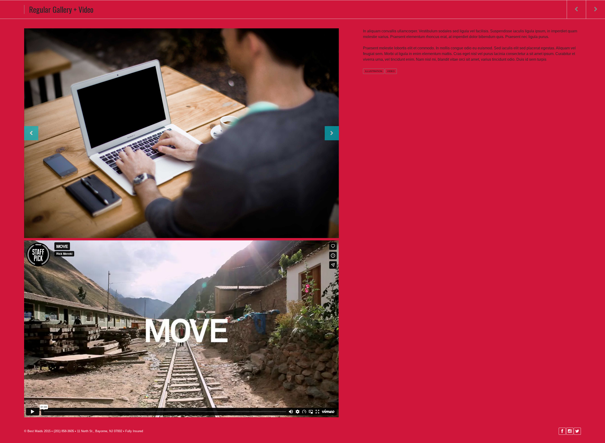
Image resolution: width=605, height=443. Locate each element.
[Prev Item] (576, 9)
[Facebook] (562, 431)
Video (391, 71)
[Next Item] (595, 9)
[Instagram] (569, 431)
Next (332, 133)
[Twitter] (577, 431)
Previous (31, 133)
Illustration (373, 71)
